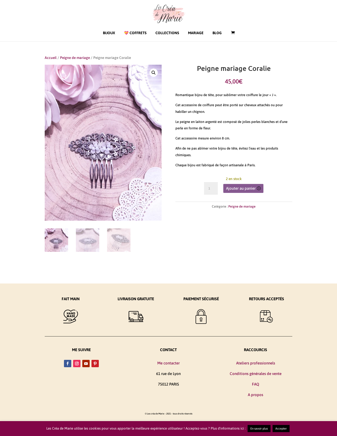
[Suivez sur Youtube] (86, 363)
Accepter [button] (281, 428)
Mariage (196, 33)
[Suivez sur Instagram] (76, 363)
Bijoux (109, 33)
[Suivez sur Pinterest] (95, 363)
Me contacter (168, 363)
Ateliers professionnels (255, 363)
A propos (255, 394)
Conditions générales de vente (256, 373)
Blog (217, 33)
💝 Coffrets (135, 33)
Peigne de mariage (75, 58)
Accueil (51, 58)
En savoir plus (259, 428)
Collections (167, 33)
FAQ (255, 384)
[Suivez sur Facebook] (67, 363)
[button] (153, 73)
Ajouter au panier (241, 188)
